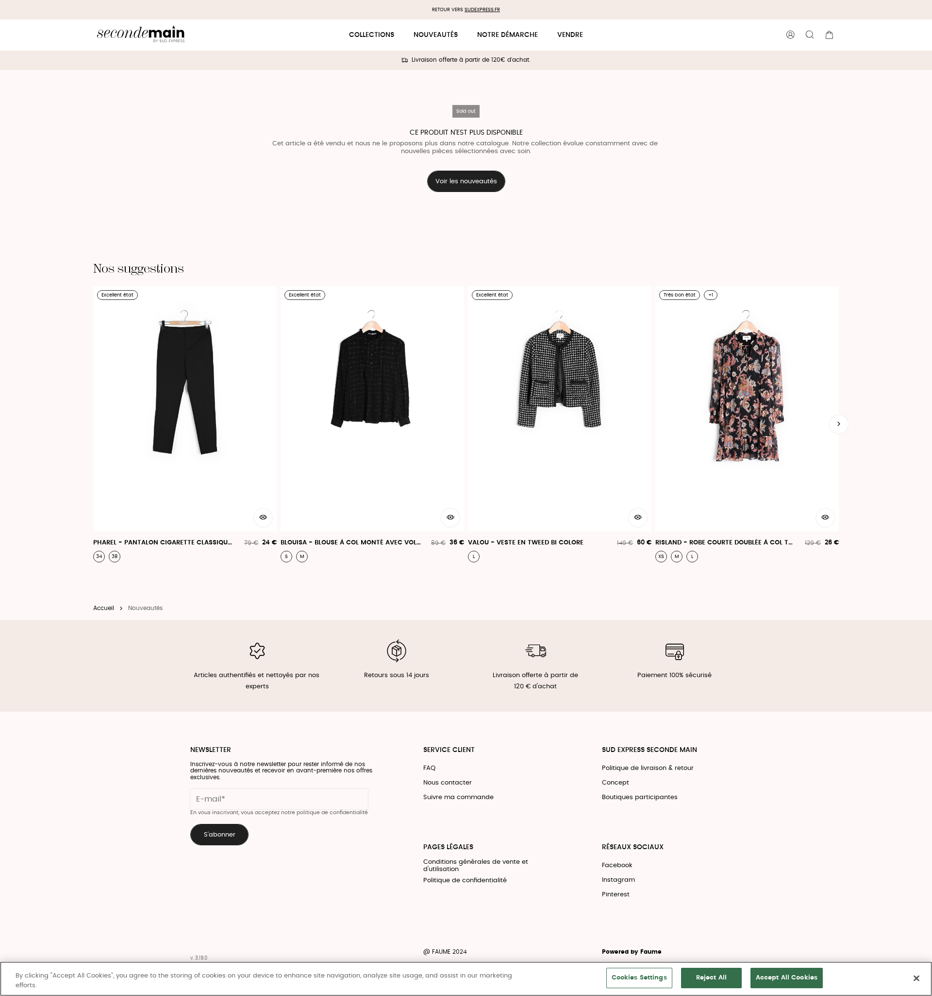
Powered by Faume (632, 952)
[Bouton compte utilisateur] (790, 35)
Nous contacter (447, 783)
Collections (371, 35)
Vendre (570, 35)
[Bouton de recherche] (809, 35)
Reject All (711, 978)
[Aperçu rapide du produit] (263, 517)
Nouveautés (436, 35)
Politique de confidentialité (465, 880)
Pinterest (616, 894)
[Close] (916, 978)
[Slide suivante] (839, 424)
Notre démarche (507, 35)
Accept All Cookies (786, 978)
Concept (615, 783)
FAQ (429, 768)
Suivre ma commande (458, 797)
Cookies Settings (639, 978)
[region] (466, 978)
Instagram (618, 880)
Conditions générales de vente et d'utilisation (475, 866)
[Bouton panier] (829, 35)
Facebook (617, 865)
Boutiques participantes (640, 797)
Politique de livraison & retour (648, 768)
